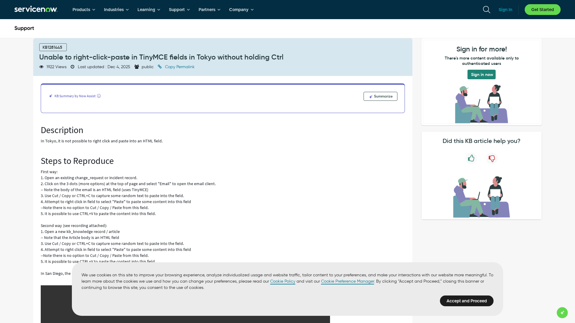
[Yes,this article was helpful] (471, 158)
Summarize (383, 96)
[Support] (24, 29)
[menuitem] (84, 9)
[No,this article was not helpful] (492, 158)
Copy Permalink (179, 66)
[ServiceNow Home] (36, 9)
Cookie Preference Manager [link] (347, 281)
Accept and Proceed (467, 301)
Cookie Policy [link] (282, 281)
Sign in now (482, 74)
